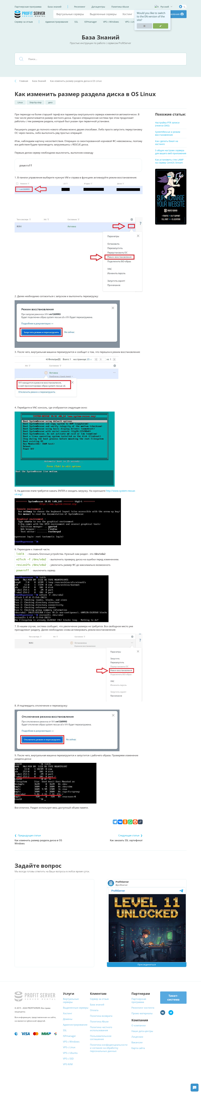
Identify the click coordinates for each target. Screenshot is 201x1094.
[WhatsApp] (130, 822)
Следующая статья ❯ (130, 835)
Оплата (94, 1010)
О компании (138, 1025)
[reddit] (135, 822)
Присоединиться (147, 964)
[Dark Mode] (183, 6)
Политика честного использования (101, 1029)
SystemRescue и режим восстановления (167, 133)
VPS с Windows (111, 21)
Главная (23, 80)
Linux (20, 102)
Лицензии (137, 1036)
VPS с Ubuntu (70, 1052)
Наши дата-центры (142, 1031)
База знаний (54, 6)
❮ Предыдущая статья (28, 835)
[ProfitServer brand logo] (30, 14)
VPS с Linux (131, 21)
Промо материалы (142, 1013)
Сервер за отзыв (24, 21)
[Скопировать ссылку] (140, 822)
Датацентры (98, 6)
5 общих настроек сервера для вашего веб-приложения (170, 152)
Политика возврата (101, 1015)
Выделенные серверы (103, 14)
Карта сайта (138, 1048)
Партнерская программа (28, 6)
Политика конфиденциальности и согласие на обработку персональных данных (109, 1048)
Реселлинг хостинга (142, 1007)
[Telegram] (115, 822)
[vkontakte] (120, 822)
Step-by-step (35, 102)
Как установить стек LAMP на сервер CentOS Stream (169, 161)
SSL (76, 21)
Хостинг (127, 14)
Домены (67, 1019)
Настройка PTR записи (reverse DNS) (167, 124)
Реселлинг (79, 6)
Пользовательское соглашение (100, 1037)
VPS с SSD (68, 1058)
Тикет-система (173, 997)
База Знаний (39, 80)
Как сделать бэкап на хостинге (166, 143)
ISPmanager (90, 21)
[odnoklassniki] (125, 822)
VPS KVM (68, 1064)
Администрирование (56, 21)
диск (50, 102)
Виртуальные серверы (70, 14)
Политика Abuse (120, 6)
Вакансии (137, 1042)
